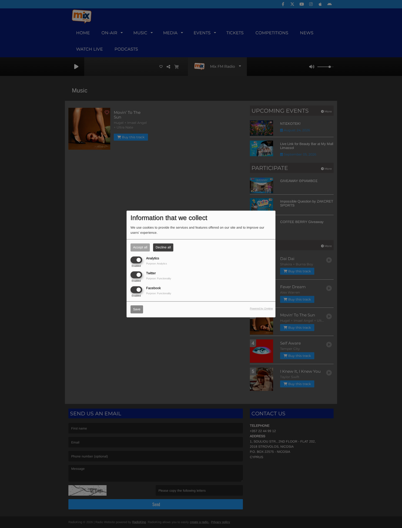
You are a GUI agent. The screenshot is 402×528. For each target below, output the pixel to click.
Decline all (163, 247)
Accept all (140, 247)
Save (137, 309)
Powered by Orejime (261, 308)
